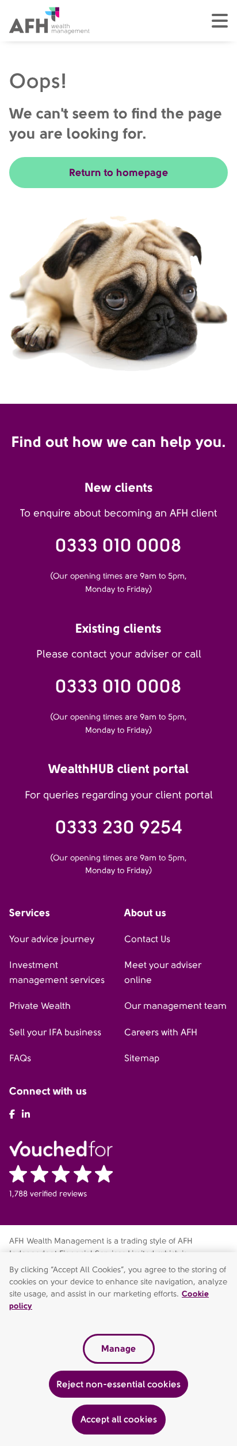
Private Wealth (40, 1005)
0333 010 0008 (118, 545)
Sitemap (141, 1058)
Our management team (175, 1005)
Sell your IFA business (55, 1032)
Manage (118, 1348)
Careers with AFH (160, 1032)
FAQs (20, 1058)
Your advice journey (51, 939)
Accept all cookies (119, 1419)
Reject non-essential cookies (118, 1384)
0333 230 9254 (118, 827)
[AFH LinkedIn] (26, 1114)
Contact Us (147, 939)
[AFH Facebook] (12, 1114)
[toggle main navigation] (220, 21)
